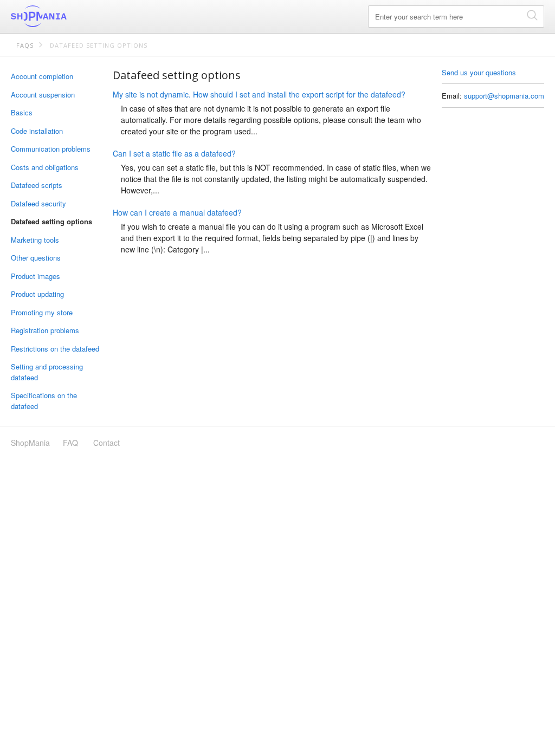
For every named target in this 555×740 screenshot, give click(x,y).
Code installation (37, 131)
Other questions (36, 257)
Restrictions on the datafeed (55, 348)
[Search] (532, 14)
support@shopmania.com (504, 95)
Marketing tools (35, 240)
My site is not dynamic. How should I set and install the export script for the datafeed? (259, 94)
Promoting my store (42, 312)
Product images (35, 276)
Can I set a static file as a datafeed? (174, 153)
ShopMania (65, 16)
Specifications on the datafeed (44, 400)
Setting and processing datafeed (47, 371)
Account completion (42, 76)
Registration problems (45, 330)
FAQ (70, 442)
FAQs (25, 45)
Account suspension (43, 94)
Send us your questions (479, 72)
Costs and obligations (45, 167)
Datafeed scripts (36, 185)
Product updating (37, 294)
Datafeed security (38, 203)
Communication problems (51, 149)
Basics (22, 112)
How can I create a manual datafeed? (177, 212)
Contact (106, 442)
